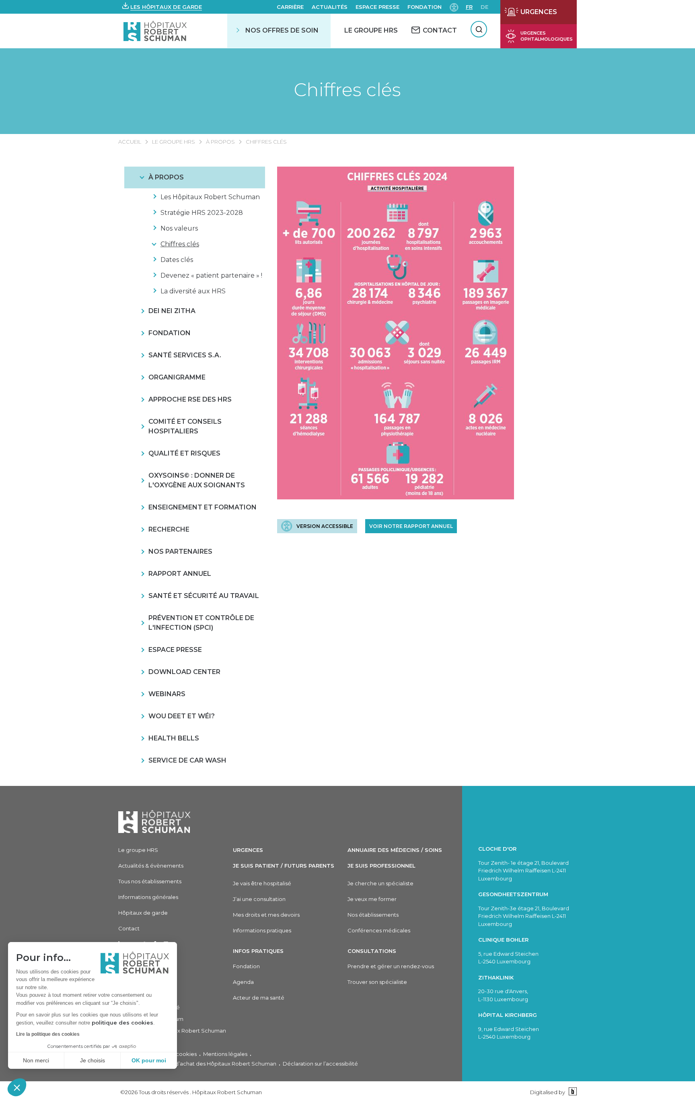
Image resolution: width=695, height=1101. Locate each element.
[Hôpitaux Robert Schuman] (154, 821)
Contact (129, 928)
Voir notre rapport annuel (411, 526)
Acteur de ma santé (258, 997)
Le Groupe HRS (371, 30)
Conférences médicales (379, 930)
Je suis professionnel (381, 865)
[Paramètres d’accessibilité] (454, 6)
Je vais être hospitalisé (262, 883)
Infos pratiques (258, 951)
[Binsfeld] (572, 1092)
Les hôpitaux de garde (166, 7)
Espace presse (377, 7)
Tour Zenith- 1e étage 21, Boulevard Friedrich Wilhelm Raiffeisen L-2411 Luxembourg (523, 871)
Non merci (36, 1060)
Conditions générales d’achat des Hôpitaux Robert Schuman (197, 1063)
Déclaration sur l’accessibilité (320, 1063)
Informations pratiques (262, 930)
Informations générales (148, 897)
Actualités (330, 7)
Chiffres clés (347, 89)
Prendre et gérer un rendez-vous (391, 966)
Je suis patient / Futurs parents (283, 865)
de (484, 7)
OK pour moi (149, 1060)
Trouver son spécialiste (377, 982)
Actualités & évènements (150, 865)
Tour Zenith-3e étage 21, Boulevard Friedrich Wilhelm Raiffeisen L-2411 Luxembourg (523, 916)
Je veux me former (372, 899)
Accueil (129, 141)
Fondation (424, 7)
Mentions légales (225, 1054)
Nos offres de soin (282, 30)
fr (469, 7)
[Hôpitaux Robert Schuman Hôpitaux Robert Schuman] (155, 31)
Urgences (248, 850)
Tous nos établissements (149, 881)
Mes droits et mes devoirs (266, 914)
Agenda (243, 982)
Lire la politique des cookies (48, 1034)
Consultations (372, 951)
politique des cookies (122, 1022)
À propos (220, 141)
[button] (17, 1087)
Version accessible (324, 526)
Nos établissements (373, 914)
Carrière (290, 7)
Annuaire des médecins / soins (395, 850)
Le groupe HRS (173, 141)
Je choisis (92, 1060)
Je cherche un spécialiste (380, 883)
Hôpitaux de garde (143, 912)
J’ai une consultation (259, 899)
